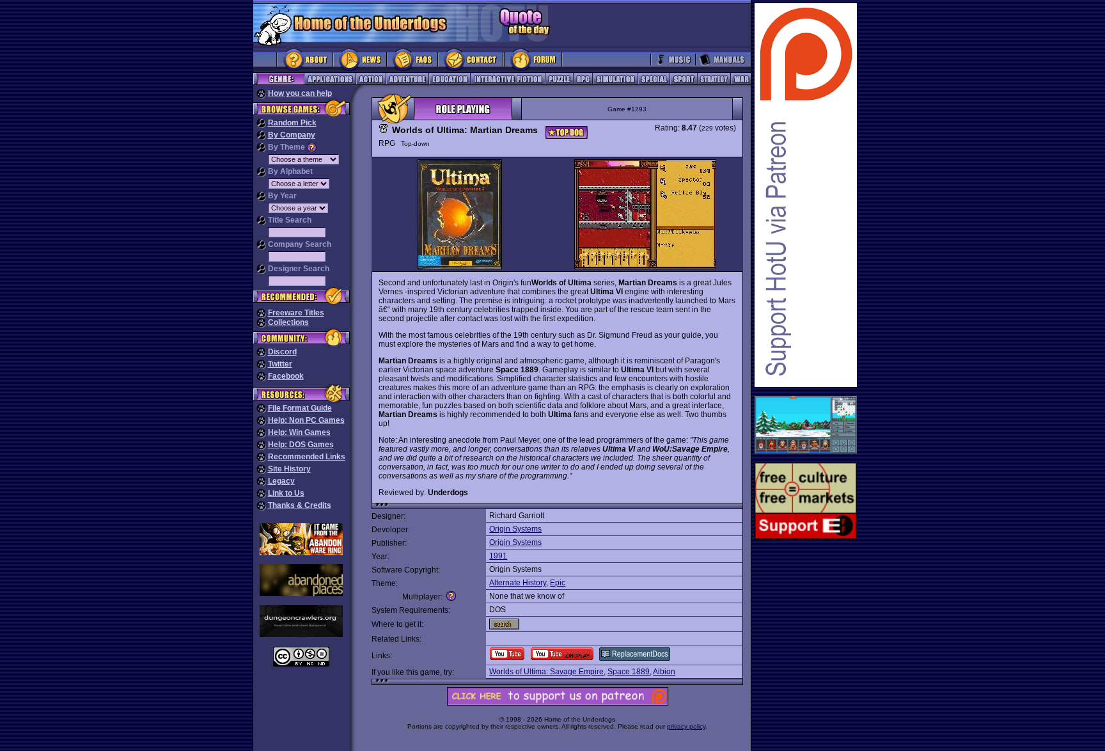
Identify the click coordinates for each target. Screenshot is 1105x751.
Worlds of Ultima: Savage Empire (546, 671)
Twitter (280, 364)
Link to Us (286, 493)
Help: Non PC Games (306, 420)
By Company (291, 134)
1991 (498, 555)
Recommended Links (306, 456)
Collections (288, 322)
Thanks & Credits (299, 505)
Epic (557, 582)
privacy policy (686, 726)
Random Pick (292, 122)
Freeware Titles (296, 312)
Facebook (286, 376)
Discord (282, 351)
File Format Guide (300, 408)
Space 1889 (628, 671)
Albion (664, 671)
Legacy (281, 481)
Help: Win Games (299, 432)
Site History (289, 468)
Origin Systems (515, 529)
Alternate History (517, 582)
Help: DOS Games (301, 444)
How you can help (300, 93)
